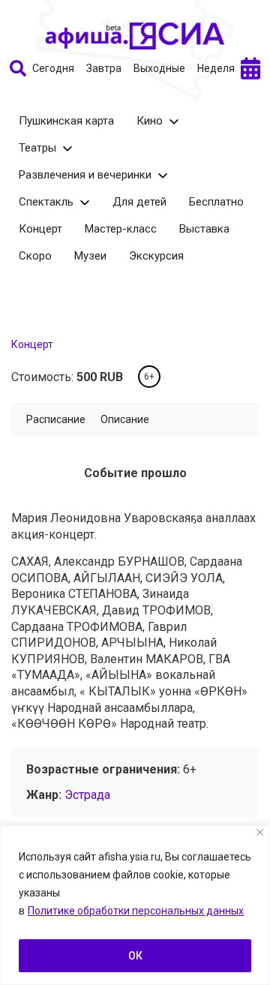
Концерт (40, 229)
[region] (135, 905)
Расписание (56, 419)
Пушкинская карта (66, 121)
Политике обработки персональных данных (136, 911)
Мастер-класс (121, 229)
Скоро (35, 256)
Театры (37, 148)
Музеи (90, 256)
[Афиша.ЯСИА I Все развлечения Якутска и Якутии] (135, 36)
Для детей (139, 202)
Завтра (104, 68)
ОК (135, 956)
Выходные (159, 68)
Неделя (216, 68)
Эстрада (87, 795)
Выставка (204, 229)
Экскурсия (156, 256)
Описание (124, 419)
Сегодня (53, 68)
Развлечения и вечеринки (85, 175)
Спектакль (46, 202)
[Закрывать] (259, 832)
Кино (149, 121)
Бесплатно (216, 202)
